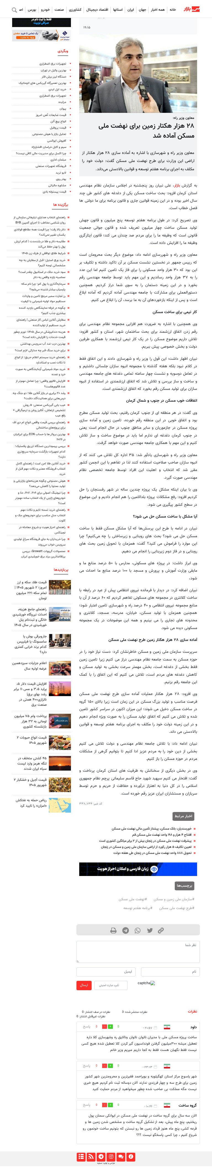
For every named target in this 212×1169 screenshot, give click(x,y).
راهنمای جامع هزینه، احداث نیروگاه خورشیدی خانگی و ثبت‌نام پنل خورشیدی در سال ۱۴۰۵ (30, 617)
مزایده (62, 102)
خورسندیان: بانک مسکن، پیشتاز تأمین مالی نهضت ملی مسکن (152, 828)
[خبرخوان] (91, 1157)
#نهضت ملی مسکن (133, 899)
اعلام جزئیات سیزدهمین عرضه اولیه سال (29, 666)
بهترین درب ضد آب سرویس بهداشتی (42, 344)
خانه (173, 10)
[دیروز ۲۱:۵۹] (60, 641)
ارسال (84, 985)
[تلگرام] (100, 1157)
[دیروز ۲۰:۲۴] (60, 805)
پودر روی (61, 179)
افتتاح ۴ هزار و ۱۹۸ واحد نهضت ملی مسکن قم (162, 834)
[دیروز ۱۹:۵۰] (60, 763)
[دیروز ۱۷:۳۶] (60, 721)
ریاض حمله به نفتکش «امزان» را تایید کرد (31, 803)
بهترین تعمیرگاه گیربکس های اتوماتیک (42, 83)
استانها (118, 10)
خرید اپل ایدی (57, 89)
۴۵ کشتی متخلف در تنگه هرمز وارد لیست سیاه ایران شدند (32, 764)
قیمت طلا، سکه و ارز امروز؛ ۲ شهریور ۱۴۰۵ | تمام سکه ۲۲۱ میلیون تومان (31, 590)
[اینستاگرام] (110, 1157)
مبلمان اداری (58, 160)
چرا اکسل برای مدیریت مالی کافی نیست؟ (41, 153)
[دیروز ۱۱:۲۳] (60, 784)
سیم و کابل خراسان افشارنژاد (48, 147)
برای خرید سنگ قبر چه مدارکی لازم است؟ (40, 350)
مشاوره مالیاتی (57, 185)
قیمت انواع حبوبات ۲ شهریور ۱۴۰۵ (32, 740)
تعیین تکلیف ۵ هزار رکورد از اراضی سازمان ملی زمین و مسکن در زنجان (146, 847)
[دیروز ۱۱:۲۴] (60, 742)
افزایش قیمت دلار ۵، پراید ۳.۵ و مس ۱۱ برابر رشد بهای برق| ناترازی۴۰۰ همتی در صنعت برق (30, 694)
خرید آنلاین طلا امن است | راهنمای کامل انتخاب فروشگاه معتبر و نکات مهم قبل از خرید (40, 468)
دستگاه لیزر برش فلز (54, 76)
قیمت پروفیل (58, 128)
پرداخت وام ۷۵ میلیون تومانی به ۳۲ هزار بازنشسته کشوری (30, 721)
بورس (32, 10)
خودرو (45, 10)
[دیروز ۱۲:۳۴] (60, 688)
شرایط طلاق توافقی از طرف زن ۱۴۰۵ (43, 253)
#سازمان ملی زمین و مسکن (174, 899)
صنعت (59, 10)
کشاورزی (75, 10)
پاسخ (86, 1026)
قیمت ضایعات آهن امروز (51, 115)
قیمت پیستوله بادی (54, 192)
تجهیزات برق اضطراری (52, 64)
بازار (177, 185)
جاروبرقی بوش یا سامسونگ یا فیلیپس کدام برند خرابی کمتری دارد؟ (31, 644)
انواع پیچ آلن (58, 121)
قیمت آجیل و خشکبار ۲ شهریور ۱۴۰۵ (30, 782)
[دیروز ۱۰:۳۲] (60, 614)
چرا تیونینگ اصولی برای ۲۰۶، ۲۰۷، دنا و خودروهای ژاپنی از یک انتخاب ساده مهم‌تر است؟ (40, 498)
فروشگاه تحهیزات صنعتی (51, 166)
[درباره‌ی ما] (130, 1157)
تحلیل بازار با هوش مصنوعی (49, 134)
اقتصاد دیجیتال (97, 10)
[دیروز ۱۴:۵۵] (60, 668)
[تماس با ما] (120, 1157)
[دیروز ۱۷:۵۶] (60, 587)
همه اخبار (158, 10)
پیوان (63, 108)
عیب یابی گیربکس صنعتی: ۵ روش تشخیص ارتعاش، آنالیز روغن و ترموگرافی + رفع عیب (39, 410)
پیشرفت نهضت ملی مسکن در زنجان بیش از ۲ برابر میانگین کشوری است (145, 840)
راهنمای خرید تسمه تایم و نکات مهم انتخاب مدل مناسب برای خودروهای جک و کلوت (40, 515)
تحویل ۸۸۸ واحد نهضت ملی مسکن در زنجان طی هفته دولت (152, 853)
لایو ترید (61, 173)
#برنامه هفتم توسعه (137, 908)
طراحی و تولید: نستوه (106, 1163)
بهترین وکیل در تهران (53, 70)
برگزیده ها (60, 205)
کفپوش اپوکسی (56, 141)
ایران (131, 10)
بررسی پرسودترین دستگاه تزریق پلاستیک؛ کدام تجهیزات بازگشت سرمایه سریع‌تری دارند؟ (40, 451)
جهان (142, 10)
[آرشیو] (81, 1157)
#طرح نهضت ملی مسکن (176, 908)
